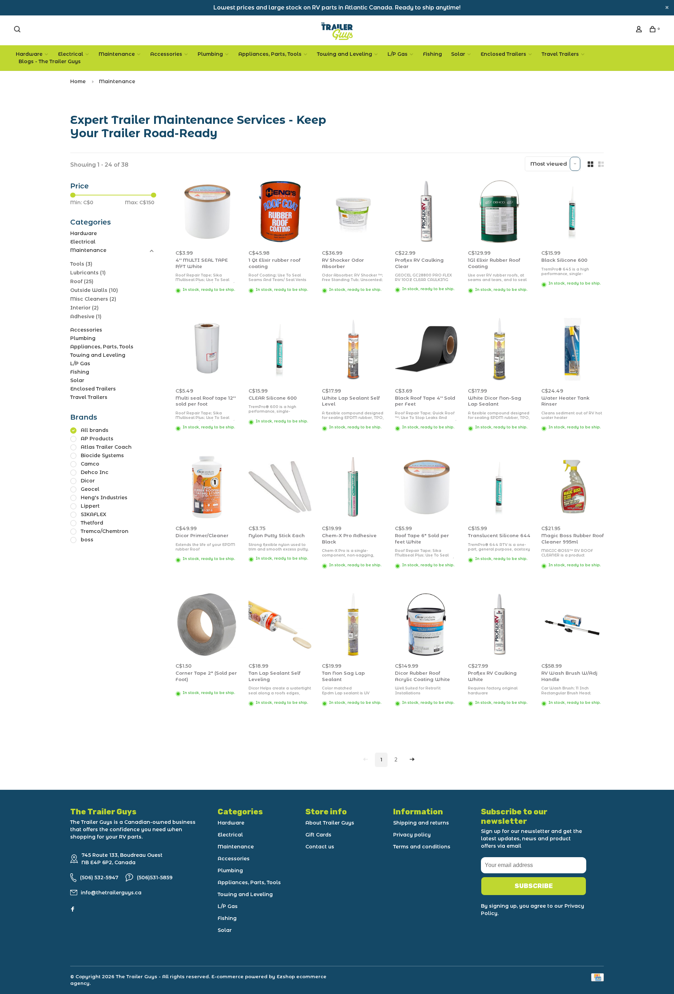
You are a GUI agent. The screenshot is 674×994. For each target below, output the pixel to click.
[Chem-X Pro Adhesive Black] (353, 488)
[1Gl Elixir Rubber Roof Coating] (499, 212)
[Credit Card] (597, 979)
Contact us (319, 846)
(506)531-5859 (154, 877)
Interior (84, 308)
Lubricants (88, 272)
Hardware (29, 54)
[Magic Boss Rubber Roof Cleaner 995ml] (572, 488)
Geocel (90, 489)
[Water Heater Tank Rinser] (572, 350)
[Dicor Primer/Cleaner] (207, 488)
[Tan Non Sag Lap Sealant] (353, 625)
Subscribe (534, 886)
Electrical (70, 54)
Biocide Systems (102, 455)
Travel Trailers (560, 54)
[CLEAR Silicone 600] (280, 350)
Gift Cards (318, 835)
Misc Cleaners (93, 299)
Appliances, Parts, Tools (270, 54)
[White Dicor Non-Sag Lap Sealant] (499, 350)
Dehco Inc (94, 472)
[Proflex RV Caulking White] (499, 625)
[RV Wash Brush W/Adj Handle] (572, 625)
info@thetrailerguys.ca (111, 892)
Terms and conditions (421, 846)
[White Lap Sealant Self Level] (353, 350)
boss (87, 539)
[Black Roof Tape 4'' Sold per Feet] (426, 350)
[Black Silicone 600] (572, 212)
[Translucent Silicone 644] (499, 488)
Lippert (90, 506)
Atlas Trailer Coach (106, 447)
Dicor (88, 481)
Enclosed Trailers (503, 54)
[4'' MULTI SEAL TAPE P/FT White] (207, 212)
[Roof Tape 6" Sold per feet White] (426, 488)
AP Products (97, 438)
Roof (81, 281)
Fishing (432, 54)
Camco (90, 464)
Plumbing (210, 54)
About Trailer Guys (329, 823)
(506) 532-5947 (99, 877)
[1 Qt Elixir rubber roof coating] (280, 212)
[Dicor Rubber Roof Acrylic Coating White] (426, 625)
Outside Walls (94, 290)
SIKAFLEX (93, 514)
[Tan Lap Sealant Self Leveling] (280, 625)
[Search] (18, 30)
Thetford (92, 523)
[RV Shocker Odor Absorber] (353, 212)
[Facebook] (72, 909)
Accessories (166, 54)
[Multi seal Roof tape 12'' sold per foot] (207, 350)
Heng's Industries (104, 497)
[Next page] (412, 760)
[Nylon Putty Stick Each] (280, 488)
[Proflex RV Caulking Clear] (426, 212)
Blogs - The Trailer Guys (50, 61)
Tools (81, 264)
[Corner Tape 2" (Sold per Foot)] (207, 625)
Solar (458, 54)
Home (78, 81)
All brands (94, 430)
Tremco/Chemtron (104, 531)
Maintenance (117, 54)
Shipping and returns (421, 823)
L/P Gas (398, 54)
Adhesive (85, 316)
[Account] (640, 30)
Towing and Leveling (344, 54)
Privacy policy (412, 835)
